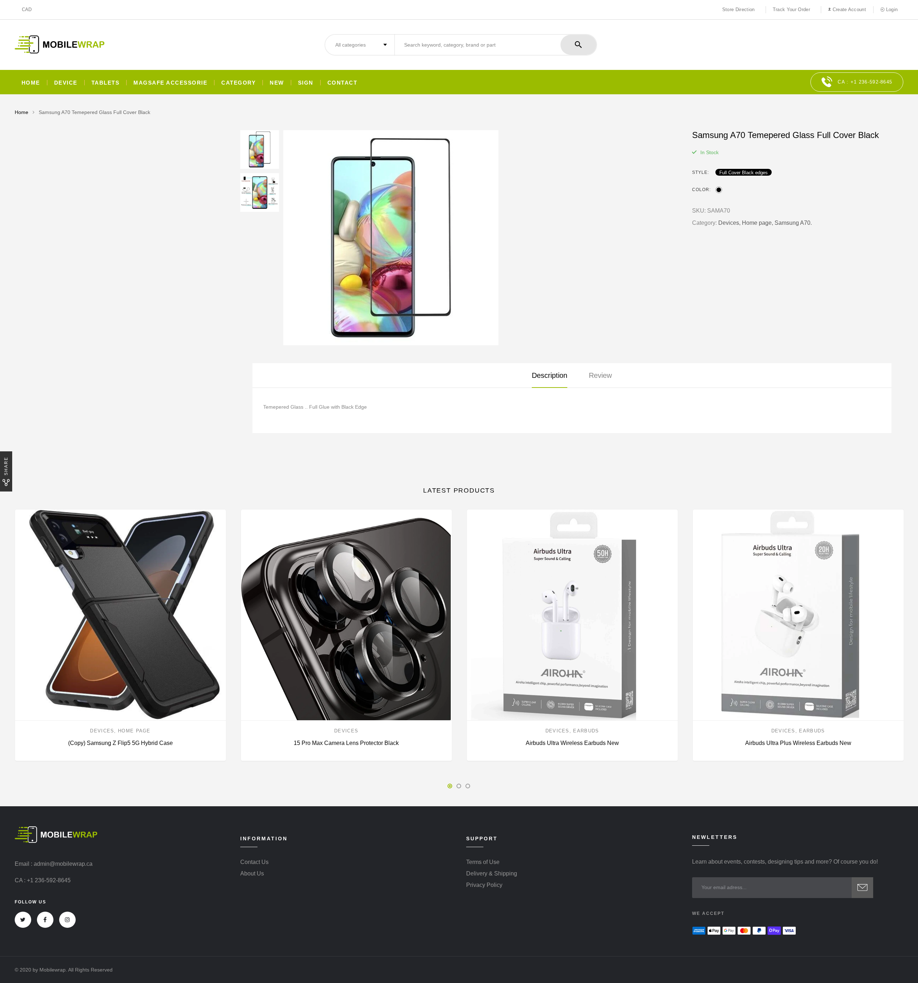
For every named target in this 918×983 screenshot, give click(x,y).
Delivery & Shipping (491, 874)
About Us (252, 874)
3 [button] (467, 786)
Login (891, 9)
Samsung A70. (793, 223)
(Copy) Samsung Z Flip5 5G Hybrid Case (120, 743)
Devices (102, 730)
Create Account (848, 9)
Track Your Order (791, 9)
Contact (342, 82)
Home (31, 82)
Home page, (757, 223)
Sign (305, 82)
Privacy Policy (484, 885)
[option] (480, 237)
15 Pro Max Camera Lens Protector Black (346, 743)
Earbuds (586, 730)
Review (600, 375)
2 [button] (458, 786)
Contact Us (254, 862)
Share (6, 466)
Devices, (729, 223)
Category (238, 82)
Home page (134, 730)
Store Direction (738, 9)
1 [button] (450, 786)
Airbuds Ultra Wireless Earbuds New (572, 743)
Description (549, 375)
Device (65, 82)
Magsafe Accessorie (170, 82)
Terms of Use (483, 862)
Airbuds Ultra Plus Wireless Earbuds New (798, 743)
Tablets (105, 82)
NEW (277, 82)
